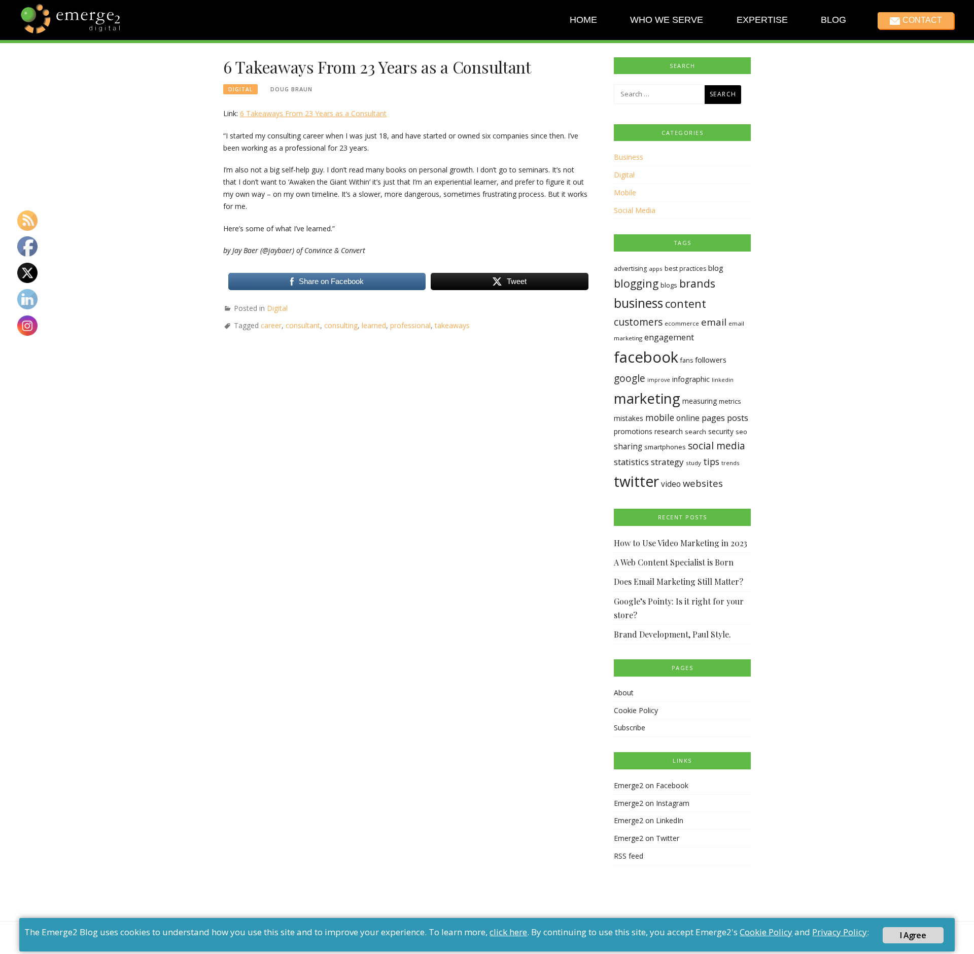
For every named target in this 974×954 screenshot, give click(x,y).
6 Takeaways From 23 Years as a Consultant (313, 113)
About (624, 692)
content (685, 303)
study (693, 463)
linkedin (723, 379)
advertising (630, 268)
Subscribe (629, 727)
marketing (647, 398)
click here (508, 932)
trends (730, 463)
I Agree (912, 935)
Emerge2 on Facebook (651, 785)
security (721, 431)
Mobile (625, 192)
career (271, 325)
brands (697, 283)
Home (583, 20)
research (668, 431)
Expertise (761, 20)
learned (374, 325)
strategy (667, 462)
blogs (668, 285)
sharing (628, 446)
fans (686, 360)
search (695, 431)
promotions (633, 431)
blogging (636, 283)
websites (703, 483)
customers (638, 322)
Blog (833, 20)
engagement (669, 337)
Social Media (634, 210)
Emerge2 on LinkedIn (648, 820)
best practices (685, 268)
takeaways (452, 325)
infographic (691, 379)
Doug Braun (291, 89)
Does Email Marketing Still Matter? (678, 581)
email (713, 322)
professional (410, 325)
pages (713, 417)
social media (716, 445)
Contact (922, 20)
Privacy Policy (839, 932)
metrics (730, 401)
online (688, 417)
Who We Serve (666, 20)
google (629, 378)
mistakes (628, 418)
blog (715, 268)
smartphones (665, 446)
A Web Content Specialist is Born (674, 562)
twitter (636, 481)
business (638, 303)
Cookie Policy (636, 710)
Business (628, 157)
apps (656, 268)
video (671, 484)
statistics (631, 462)
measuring (699, 401)
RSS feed (628, 856)
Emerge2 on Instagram (651, 803)
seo (741, 431)
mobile (659, 417)
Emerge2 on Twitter (646, 838)
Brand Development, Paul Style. (672, 634)
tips (711, 461)
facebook (646, 357)
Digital (240, 89)
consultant (303, 325)
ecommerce (682, 323)
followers (710, 360)
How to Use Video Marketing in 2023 (680, 543)
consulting (341, 325)
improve (658, 379)
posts (737, 417)
